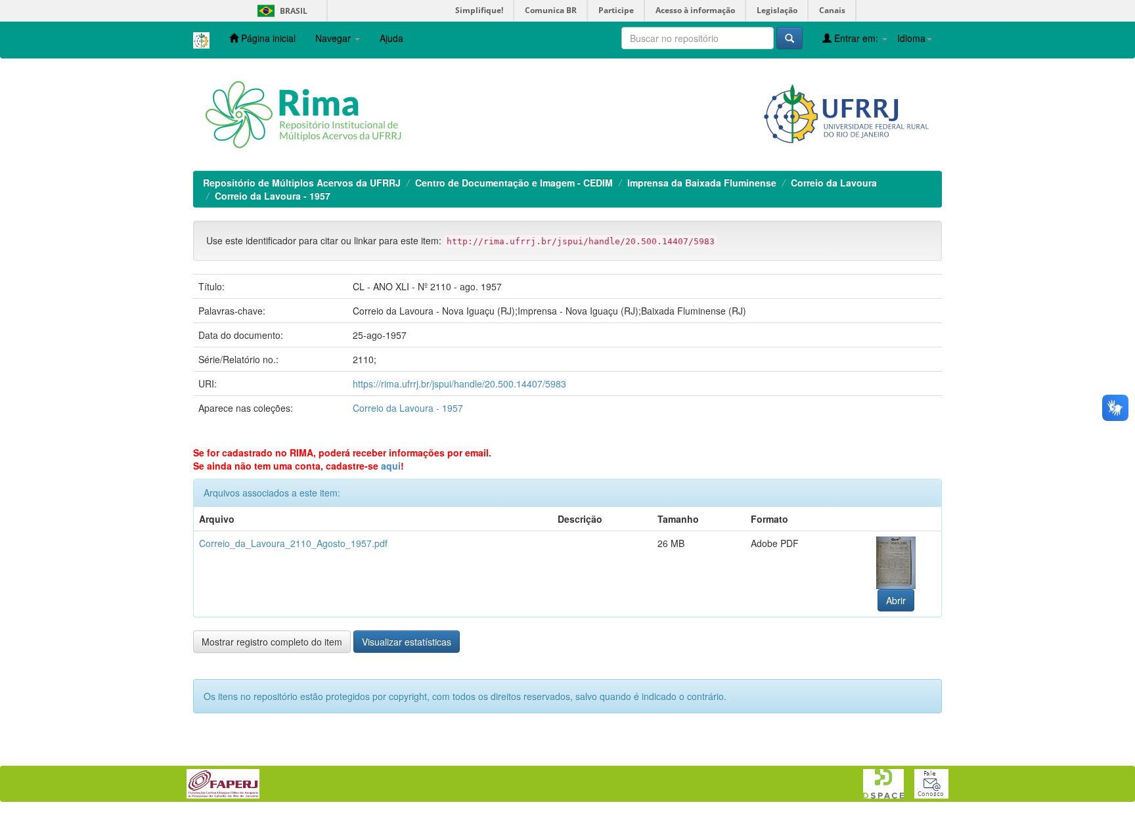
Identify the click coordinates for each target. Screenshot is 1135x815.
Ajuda (391, 38)
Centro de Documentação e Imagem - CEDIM (514, 182)
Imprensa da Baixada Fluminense (701, 182)
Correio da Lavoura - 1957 (272, 195)
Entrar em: (856, 38)
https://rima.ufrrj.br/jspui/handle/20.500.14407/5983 (459, 383)
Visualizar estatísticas (406, 641)
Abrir (896, 600)
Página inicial (267, 38)
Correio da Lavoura (834, 182)
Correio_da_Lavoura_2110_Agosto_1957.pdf (293, 543)
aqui (391, 465)
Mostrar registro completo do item (272, 641)
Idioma (911, 38)
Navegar (334, 38)
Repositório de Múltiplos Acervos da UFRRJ (302, 182)
